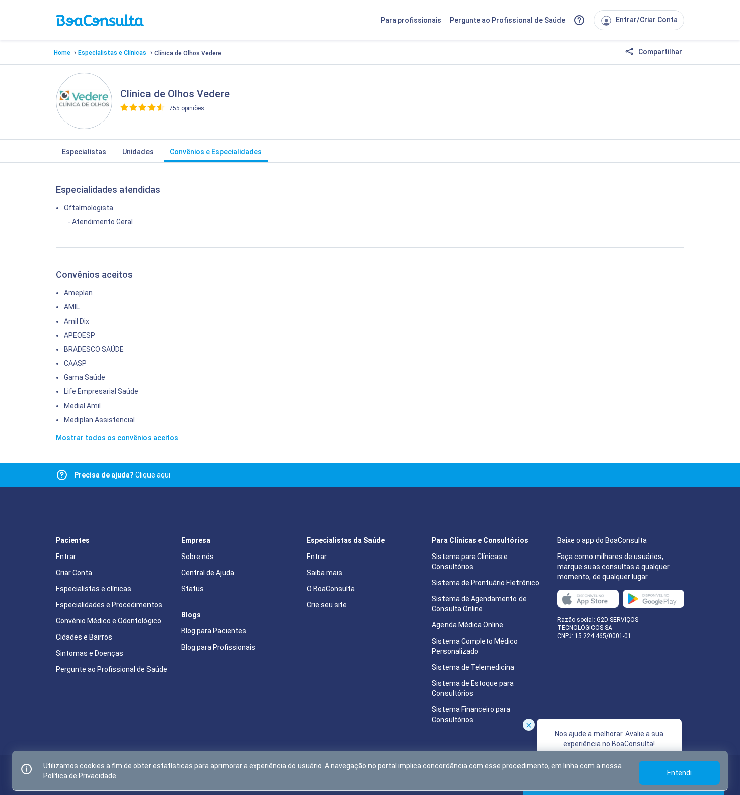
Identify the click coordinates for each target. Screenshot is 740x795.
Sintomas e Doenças (89, 653)
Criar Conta (74, 573)
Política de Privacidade (79, 776)
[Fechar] (529, 725)
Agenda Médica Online (467, 625)
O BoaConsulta (331, 589)
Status (192, 589)
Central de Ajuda (207, 573)
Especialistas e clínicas (93, 589)
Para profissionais (411, 20)
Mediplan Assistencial (99, 420)
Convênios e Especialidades (216, 152)
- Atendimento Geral (100, 222)
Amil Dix (76, 321)
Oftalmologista (88, 208)
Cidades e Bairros (84, 637)
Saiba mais (324, 573)
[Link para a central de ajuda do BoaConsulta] (579, 20)
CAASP (75, 363)
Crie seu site (327, 605)
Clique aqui (122, 475)
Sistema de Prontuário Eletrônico (485, 583)
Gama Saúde (84, 377)
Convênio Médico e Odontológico (108, 621)
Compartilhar (659, 52)
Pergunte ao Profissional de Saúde (507, 20)
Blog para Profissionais (218, 647)
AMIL (72, 307)
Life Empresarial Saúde (101, 391)
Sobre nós (197, 556)
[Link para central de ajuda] (62, 475)
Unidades (138, 152)
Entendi (679, 773)
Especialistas (84, 152)
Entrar (66, 556)
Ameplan (78, 293)
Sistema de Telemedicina (473, 667)
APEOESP (79, 335)
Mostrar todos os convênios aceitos (117, 438)
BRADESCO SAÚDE (94, 349)
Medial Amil (82, 406)
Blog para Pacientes (213, 631)
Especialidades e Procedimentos (109, 605)
